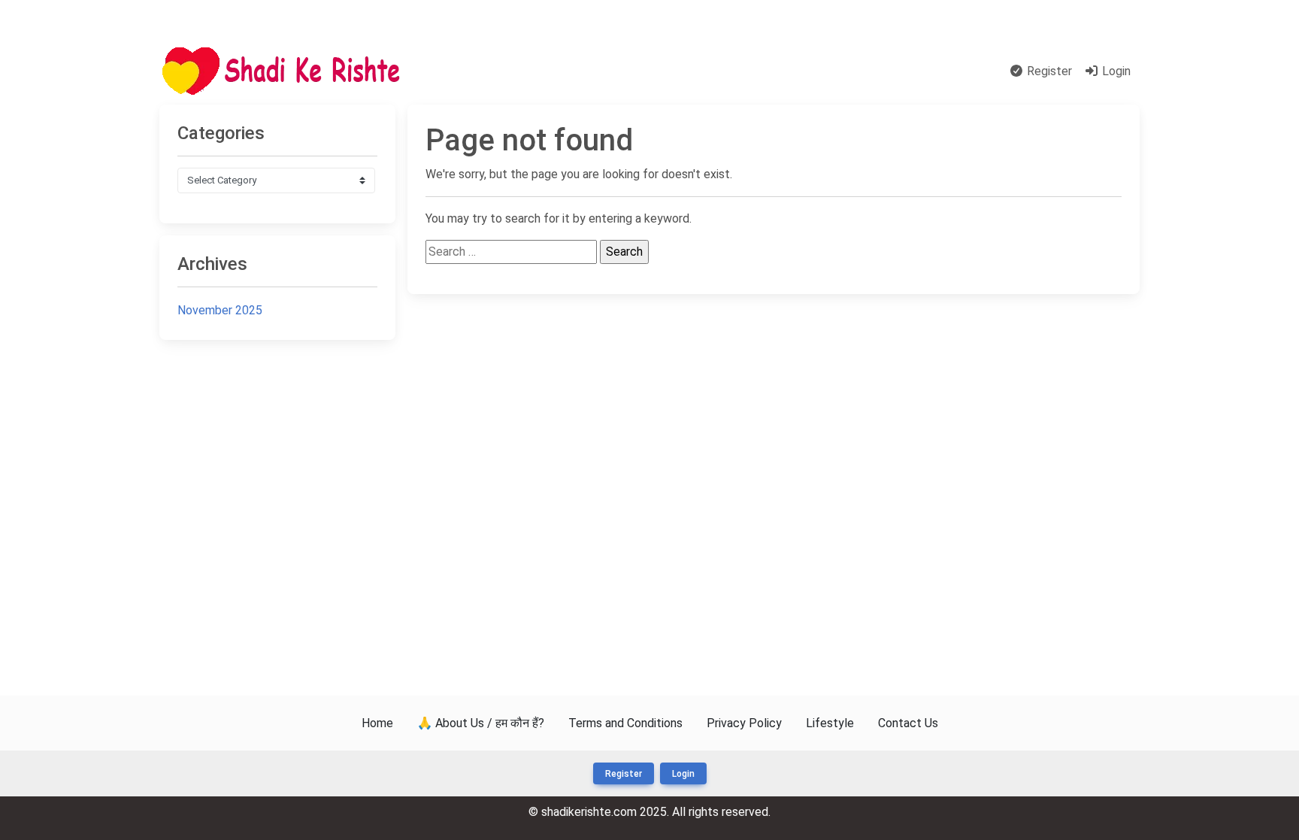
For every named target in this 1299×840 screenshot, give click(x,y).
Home (449, 71)
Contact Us (1100, 18)
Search (495, 71)
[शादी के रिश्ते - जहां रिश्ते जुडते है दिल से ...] (285, 71)
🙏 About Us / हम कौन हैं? (480, 723)
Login (1115, 71)
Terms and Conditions (625, 723)
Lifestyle (830, 723)
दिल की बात (551, 71)
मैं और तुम (188, 18)
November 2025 (219, 310)
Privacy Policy (744, 723)
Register (1048, 71)
